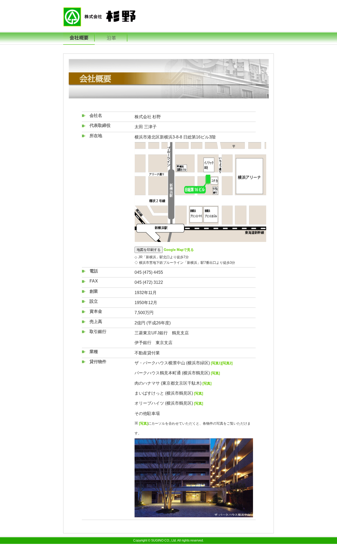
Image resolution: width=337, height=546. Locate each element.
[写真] (215, 373)
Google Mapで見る (179, 250)
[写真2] (227, 363)
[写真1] (216, 363)
